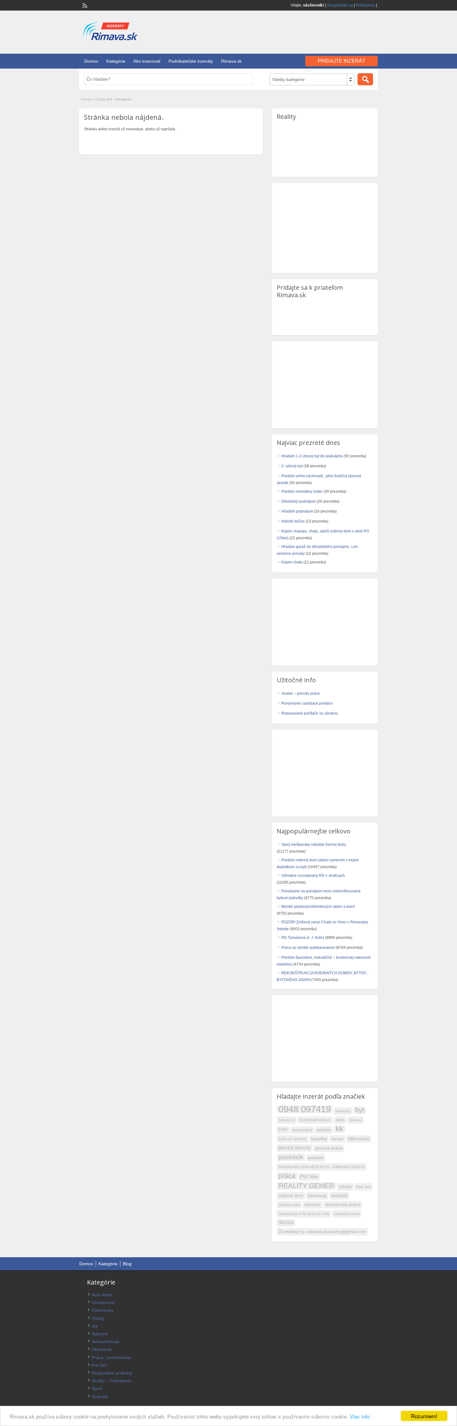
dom (340, 1120)
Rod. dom (363, 1187)
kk (339, 1129)
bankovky (342, 1111)
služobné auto (289, 1205)
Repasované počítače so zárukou (309, 713)
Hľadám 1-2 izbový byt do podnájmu (312, 456)
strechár (312, 1204)
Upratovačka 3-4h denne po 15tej (304, 1214)
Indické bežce (293, 521)
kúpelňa (319, 1139)
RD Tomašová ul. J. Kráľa (302, 937)
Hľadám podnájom (297, 511)
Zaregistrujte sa (340, 5)
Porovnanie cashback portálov (307, 703)
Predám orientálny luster (302, 491)
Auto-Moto (102, 1294)
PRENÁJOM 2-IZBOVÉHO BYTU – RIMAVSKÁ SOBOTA (322, 1167)
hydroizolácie (302, 1130)
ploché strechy (295, 1147)
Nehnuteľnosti (105, 1341)
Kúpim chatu (291, 562)
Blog (127, 1263)
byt (359, 1110)
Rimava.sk (231, 61)
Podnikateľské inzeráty (190, 61)
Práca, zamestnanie (111, 1357)
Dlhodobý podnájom (298, 501)
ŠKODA (286, 1222)
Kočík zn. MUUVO (293, 1139)
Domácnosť (103, 1302)
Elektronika (102, 1310)
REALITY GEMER (306, 1186)
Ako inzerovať (146, 61)
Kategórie (115, 61)
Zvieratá (100, 1396)
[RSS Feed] (84, 4)
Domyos (355, 1120)
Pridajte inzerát (341, 61)
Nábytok (100, 1333)
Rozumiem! (424, 1416)
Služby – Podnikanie (112, 1380)
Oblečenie (102, 1349)
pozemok (291, 1157)
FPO (283, 1130)
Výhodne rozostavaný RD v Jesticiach (313, 875)
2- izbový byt (291, 466)
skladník (339, 1195)
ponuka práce (328, 1148)
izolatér (324, 1130)
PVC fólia (309, 1176)
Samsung (317, 1195)
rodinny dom (291, 1195)
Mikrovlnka (358, 1139)
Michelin (337, 1139)
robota (345, 1186)
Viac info (360, 1416)
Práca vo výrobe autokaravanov (308, 947)
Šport (97, 1388)
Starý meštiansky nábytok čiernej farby (313, 844)
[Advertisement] (305, 30)
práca (287, 1176)
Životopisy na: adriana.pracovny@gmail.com (322, 1231)
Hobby (98, 1318)
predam (315, 1157)
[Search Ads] (365, 79)
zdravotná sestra (346, 1214)
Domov (91, 61)
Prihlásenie (365, 5)
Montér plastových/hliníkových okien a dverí (318, 906)
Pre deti (99, 1365)
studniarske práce (342, 1204)
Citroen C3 (287, 1120)
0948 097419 (305, 1109)
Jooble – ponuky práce (300, 693)
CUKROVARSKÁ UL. (315, 1120)
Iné (95, 1326)
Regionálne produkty (112, 1372)
